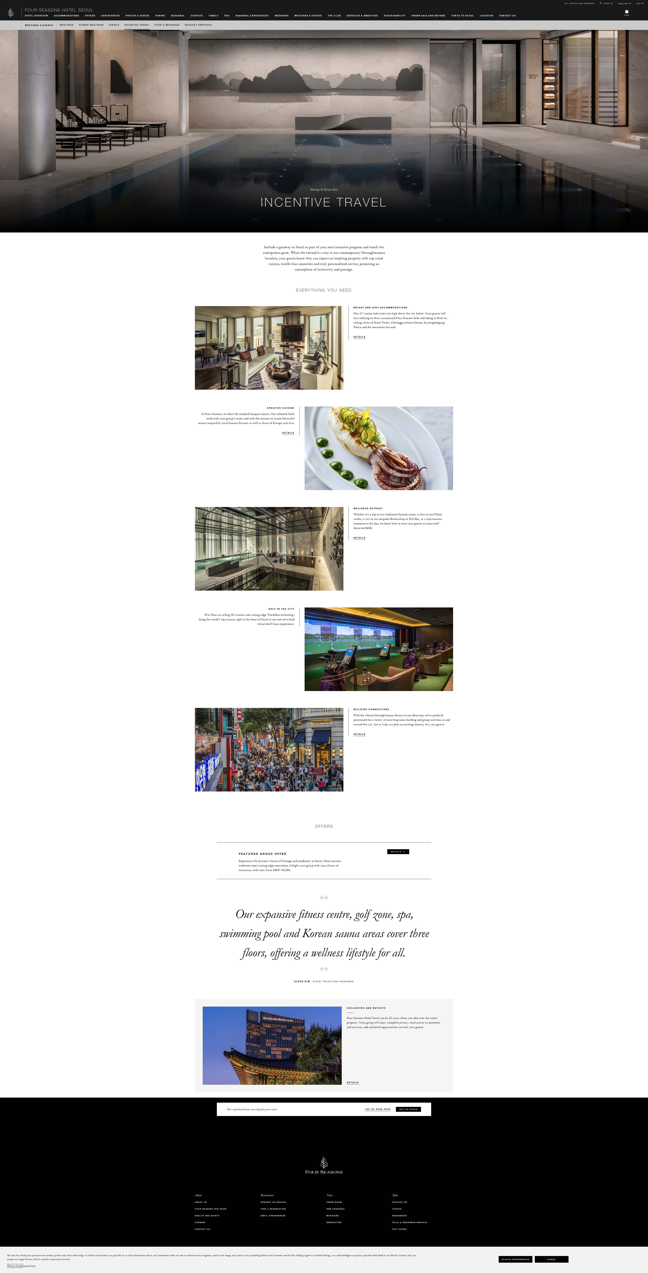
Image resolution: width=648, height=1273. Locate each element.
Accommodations (66, 15)
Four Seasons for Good (211, 1209)
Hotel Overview (36, 15)
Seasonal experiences (252, 15)
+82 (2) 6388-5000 (378, 1109)
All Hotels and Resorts (579, 3)
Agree (551, 1259)
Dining (160, 15)
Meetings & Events (308, 15)
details (396, 852)
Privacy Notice (15, 1265)
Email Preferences (273, 1216)
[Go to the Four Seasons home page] (10, 12)
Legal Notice (29, 1265)
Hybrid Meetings (91, 25)
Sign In (608, 3)
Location (486, 15)
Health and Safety (207, 1216)
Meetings (67, 25)
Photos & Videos (138, 15)
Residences (399, 1216)
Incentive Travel (137, 25)
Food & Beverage (167, 25)
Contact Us (507, 15)
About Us (201, 1202)
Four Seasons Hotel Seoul (59, 10)
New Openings (336, 1209)
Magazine (333, 1216)
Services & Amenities (362, 15)
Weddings (282, 15)
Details (360, 336)
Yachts (397, 1209)
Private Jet (400, 1202)
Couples (197, 15)
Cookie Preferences (515, 1259)
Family (214, 15)
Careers (200, 1222)
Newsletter (334, 1222)
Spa (227, 15)
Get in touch (408, 1109)
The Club (334, 15)
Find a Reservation (273, 1209)
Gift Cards (399, 1229)
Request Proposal (198, 25)
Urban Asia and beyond (428, 15)
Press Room (334, 1202)
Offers (90, 15)
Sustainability (395, 15)
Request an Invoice (273, 1202)
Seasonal (178, 15)
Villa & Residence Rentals (409, 1222)
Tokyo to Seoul (462, 15)
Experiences (110, 15)
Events (114, 25)
